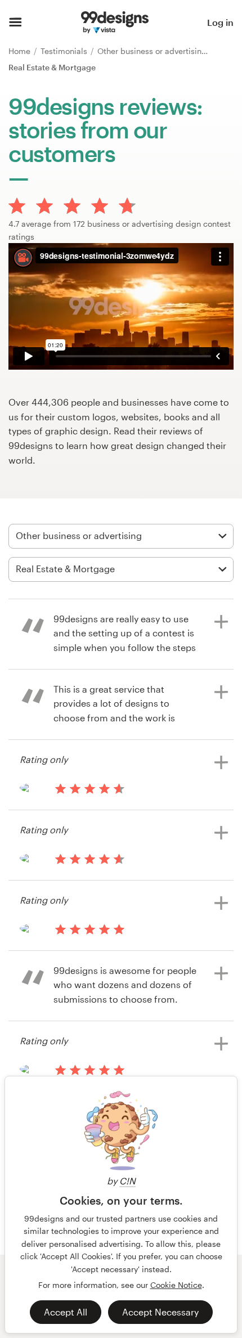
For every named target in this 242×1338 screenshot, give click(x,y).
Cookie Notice (176, 1285)
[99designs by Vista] (115, 22)
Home (20, 51)
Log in (220, 22)
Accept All (65, 1311)
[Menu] (15, 22)
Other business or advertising (153, 51)
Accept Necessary (160, 1311)
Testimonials (65, 51)
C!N (127, 1180)
